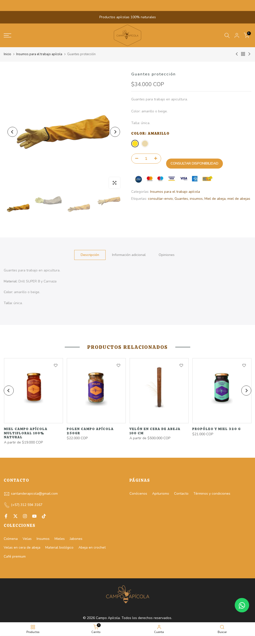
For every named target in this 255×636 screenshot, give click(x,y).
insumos (196, 198)
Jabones (76, 538)
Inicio (7, 54)
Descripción (90, 254)
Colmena (11, 538)
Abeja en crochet (92, 547)
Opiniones (167, 254)
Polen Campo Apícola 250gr (90, 431)
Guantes (181, 198)
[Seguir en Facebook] (6, 516)
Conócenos (138, 493)
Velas (27, 538)
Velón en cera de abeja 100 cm (155, 431)
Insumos (43, 538)
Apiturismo (160, 493)
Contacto (181, 493)
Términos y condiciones (211, 493)
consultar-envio (160, 198)
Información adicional (129, 254)
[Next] (115, 132)
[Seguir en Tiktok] (44, 516)
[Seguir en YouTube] (34, 516)
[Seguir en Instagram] (25, 516)
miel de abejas (238, 198)
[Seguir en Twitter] (15, 516)
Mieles (60, 538)
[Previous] (12, 132)
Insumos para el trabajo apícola (39, 54)
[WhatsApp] (242, 605)
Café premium (15, 556)
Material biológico (59, 547)
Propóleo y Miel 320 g (216, 429)
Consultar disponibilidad (194, 163)
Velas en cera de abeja (22, 547)
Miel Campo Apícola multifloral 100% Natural (25, 433)
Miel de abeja (215, 198)
